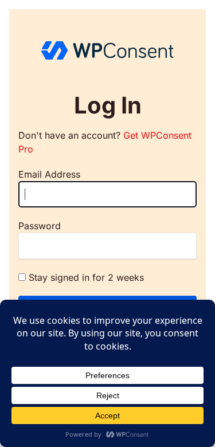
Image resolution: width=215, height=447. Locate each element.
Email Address (49, 174)
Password (39, 226)
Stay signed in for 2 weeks (86, 277)
